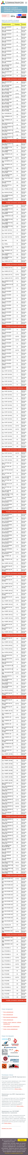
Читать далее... (18, 1089)
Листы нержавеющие (8, 1012)
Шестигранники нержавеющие (10, 1017)
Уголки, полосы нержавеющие (10, 1029)
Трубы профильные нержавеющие (11, 1026)
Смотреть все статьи (7, 1128)
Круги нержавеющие (8, 1014)
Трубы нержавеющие (8, 1019)
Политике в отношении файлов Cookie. (14, 1153)
